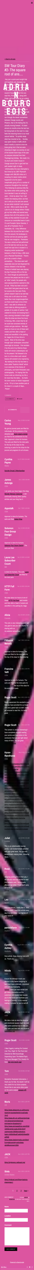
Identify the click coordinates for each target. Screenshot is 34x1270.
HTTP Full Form (14, 600)
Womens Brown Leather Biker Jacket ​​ (17, 961)
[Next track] (32, 1267)
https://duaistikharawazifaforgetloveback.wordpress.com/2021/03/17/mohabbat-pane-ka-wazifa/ (17, 766)
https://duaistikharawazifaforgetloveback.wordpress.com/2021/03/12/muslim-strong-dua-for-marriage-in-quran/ (17, 826)
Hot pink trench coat (14, 1062)
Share (20, 399)
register (12, 1199)
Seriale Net (8, 918)
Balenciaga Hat (10, 1031)
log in (26, 1197)
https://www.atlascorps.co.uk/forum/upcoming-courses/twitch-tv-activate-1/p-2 (17, 1112)
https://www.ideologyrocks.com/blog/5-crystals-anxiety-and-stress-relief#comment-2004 (17, 1142)
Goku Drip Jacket (10, 743)
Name (7, 1206)
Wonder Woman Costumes (13, 494)
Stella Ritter (18, 519)
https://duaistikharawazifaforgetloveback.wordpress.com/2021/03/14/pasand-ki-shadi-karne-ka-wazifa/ (17, 799)
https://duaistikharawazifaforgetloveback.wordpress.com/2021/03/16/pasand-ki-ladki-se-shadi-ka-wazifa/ (17, 783)
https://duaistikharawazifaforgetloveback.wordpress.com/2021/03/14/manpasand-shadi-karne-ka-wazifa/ (17, 807)
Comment (8, 1225)
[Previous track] (27, 1267)
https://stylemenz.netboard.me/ (15, 1162)
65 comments (10, 399)
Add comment (10, 1249)
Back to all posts (10, 59)
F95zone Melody (10, 659)
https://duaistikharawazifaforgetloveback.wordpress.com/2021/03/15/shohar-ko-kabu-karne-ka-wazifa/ (17, 791)
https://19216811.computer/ (14, 935)
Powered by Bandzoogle (17, 1262)
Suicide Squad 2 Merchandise (15, 470)
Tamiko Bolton (9, 859)
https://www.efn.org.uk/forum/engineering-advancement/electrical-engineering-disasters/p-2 (17, 1121)
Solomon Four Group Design (14, 545)
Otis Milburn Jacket (11, 716)
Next (25, 1190)
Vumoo (7, 890)
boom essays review (20, 434)
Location (8, 1216)
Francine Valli (9, 685)
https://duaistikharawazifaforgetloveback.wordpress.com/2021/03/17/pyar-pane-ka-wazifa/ (17, 774)
